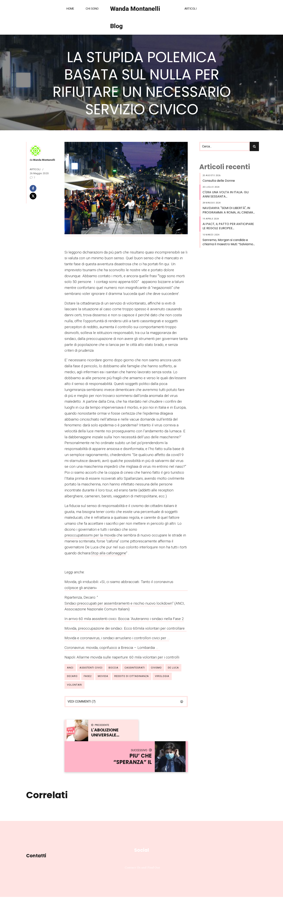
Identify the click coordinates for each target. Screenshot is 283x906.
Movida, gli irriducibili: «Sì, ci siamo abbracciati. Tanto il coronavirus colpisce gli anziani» (118, 585)
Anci (70, 667)
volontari (74, 684)
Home (70, 8)
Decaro (72, 676)
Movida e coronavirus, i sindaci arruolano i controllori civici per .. (116, 638)
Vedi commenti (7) (81, 701)
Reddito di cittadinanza (131, 676)
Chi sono (92, 8)
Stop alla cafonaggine (108, 553)
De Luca (173, 667)
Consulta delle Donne (219, 181)
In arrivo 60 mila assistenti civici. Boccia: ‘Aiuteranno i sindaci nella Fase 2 (124, 619)
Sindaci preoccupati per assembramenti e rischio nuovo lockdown (118, 603)
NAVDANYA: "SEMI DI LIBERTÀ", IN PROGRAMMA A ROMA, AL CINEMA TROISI (228, 210)
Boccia (113, 667)
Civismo (156, 667)
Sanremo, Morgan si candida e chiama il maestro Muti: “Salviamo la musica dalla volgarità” (228, 242)
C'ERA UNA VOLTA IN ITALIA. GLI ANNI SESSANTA (226, 194)
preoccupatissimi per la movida (90, 535)
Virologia (162, 676)
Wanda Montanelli (44, 159)
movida (103, 676)
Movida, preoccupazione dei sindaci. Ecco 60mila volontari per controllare (125, 628)
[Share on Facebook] (42, 188)
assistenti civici (91, 667)
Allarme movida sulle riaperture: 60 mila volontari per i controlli (128, 657)
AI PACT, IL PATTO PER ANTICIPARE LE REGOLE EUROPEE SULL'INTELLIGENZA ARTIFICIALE (228, 226)
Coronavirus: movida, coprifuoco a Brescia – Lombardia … (112, 647)
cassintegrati (135, 667)
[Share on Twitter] (42, 196)
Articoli (190, 8)
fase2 (88, 676)
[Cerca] (254, 146)
